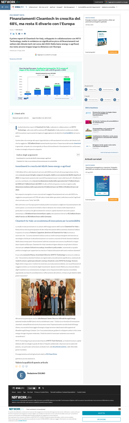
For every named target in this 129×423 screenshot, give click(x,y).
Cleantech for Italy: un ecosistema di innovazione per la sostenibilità (36, 161)
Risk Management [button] (69, 7)
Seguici (31, 388)
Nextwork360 (15, 400)
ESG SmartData (51, 354)
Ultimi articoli (33, 7)
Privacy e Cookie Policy (41, 392)
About (14, 392)
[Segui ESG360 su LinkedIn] (39, 388)
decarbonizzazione (59, 347)
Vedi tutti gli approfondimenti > (109, 152)
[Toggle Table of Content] (77, 154)
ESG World (19, 30)
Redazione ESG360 (16, 59)
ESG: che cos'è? (43, 7)
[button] (5, 7)
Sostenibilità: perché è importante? (89, 7)
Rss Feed (30, 392)
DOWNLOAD (113, 52)
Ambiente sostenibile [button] (108, 7)
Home (12, 30)
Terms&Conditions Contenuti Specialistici (62, 392)
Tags (24, 392)
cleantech (77, 143)
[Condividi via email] (19, 34)
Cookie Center (81, 392)
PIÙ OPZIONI (101, 419)
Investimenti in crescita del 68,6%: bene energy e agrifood (33, 158)
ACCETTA (101, 413)
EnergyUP (59, 7)
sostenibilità (68, 133)
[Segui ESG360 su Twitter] (43, 388)
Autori (19, 392)
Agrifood (52, 7)
